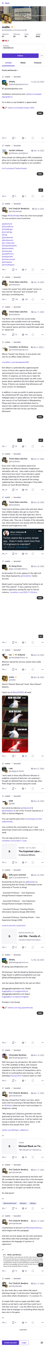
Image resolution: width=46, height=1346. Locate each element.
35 (14, 36)
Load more (23, 1330)
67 (3, 36)
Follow (20, 56)
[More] (42, 138)
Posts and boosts (9, 70)
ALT (40, 190)
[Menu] (42, 55)
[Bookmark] (32, 138)
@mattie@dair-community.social (13, 30)
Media (23, 63)
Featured (37, 63)
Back (7, 3)
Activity (8, 63)
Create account (10, 1343)
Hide (40, 113)
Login (24, 1343)
